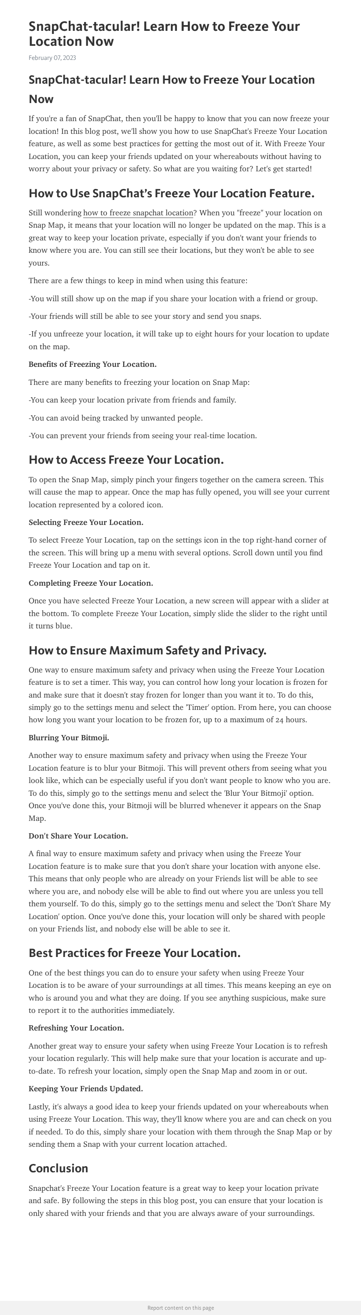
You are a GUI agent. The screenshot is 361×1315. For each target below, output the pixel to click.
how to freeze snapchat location (138, 213)
